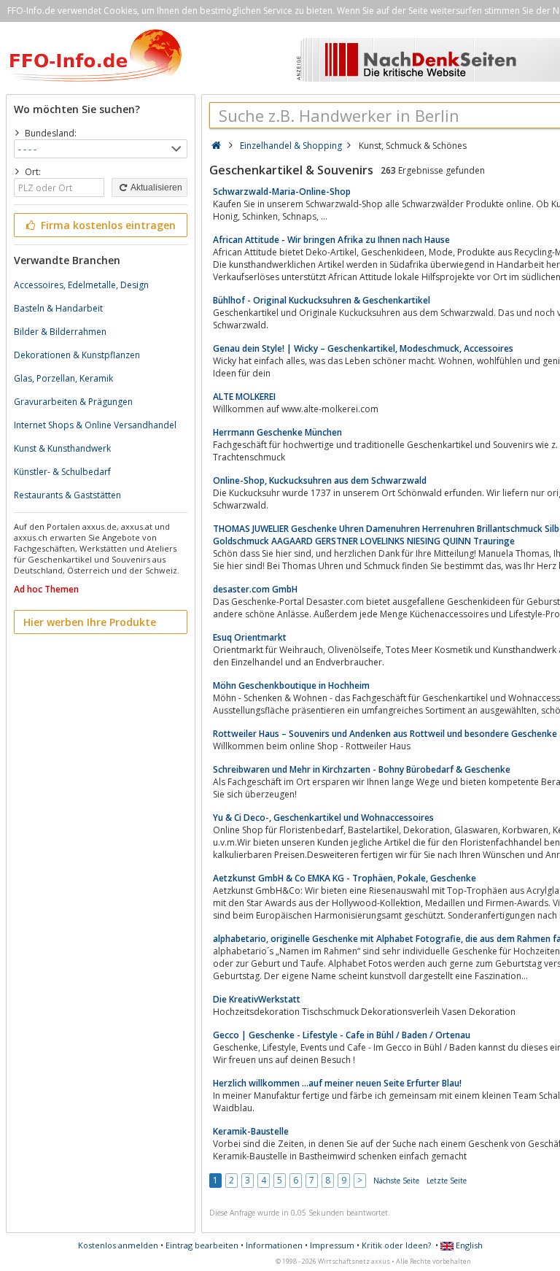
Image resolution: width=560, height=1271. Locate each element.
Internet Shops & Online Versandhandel (95, 425)
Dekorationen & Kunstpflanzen (77, 355)
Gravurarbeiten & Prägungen (73, 401)
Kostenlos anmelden (118, 1245)
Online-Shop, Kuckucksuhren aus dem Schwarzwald (320, 480)
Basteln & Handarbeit (58, 308)
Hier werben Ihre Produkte (89, 622)
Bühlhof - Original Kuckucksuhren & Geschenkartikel (321, 300)
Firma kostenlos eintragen (107, 225)
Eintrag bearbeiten (202, 1245)
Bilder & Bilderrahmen (60, 331)
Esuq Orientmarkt (250, 637)
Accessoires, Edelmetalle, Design (81, 285)
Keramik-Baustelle (251, 1131)
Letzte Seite (447, 1180)
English (468, 1245)
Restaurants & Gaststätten (67, 495)
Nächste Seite (396, 1180)
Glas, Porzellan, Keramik (63, 378)
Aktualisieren (155, 187)
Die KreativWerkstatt (256, 999)
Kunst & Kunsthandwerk (62, 448)
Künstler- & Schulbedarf (62, 471)
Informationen (274, 1245)
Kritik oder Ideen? (396, 1245)
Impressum (332, 1245)
